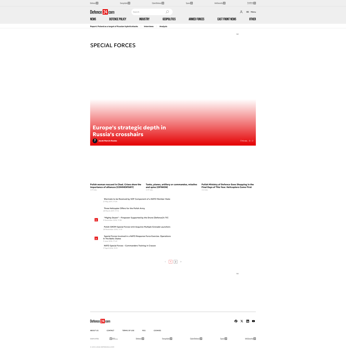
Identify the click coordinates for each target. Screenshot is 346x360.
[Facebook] (236, 321)
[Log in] (241, 12)
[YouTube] (253, 321)
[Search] (167, 12)
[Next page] (181, 261)
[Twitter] (241, 321)
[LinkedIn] (247, 321)
